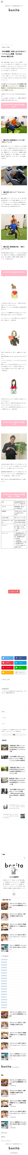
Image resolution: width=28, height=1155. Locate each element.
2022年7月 (4, 981)
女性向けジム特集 (6, 679)
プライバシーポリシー (6, 1140)
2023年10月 (4, 959)
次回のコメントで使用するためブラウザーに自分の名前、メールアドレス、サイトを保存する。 (14, 730)
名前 (3, 711)
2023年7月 (4, 967)
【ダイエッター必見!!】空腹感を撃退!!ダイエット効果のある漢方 (17, 926)
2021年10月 (4, 1005)
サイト (3, 723)
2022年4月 (4, 989)
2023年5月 (4, 973)
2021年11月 (4, 1002)
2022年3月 (4, 991)
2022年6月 (4, 983)
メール (4, 717)
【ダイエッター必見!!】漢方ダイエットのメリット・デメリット (17, 936)
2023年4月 (4, 975)
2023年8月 (4, 965)
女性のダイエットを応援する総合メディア (14, 1143)
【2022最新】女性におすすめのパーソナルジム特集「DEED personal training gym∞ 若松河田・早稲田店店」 (17, 793)
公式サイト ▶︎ (14, 591)
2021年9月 (4, 1007)
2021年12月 (4, 999)
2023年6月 (4, 970)
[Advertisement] (14, 28)
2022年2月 (4, 994)
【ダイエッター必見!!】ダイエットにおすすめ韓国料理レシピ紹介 (17, 905)
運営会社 (3, 1136)
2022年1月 (4, 997)
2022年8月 (4, 978)
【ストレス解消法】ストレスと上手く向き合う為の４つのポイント (17, 947)
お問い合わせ (4, 1132)
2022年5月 (4, 986)
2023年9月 (4, 962)
